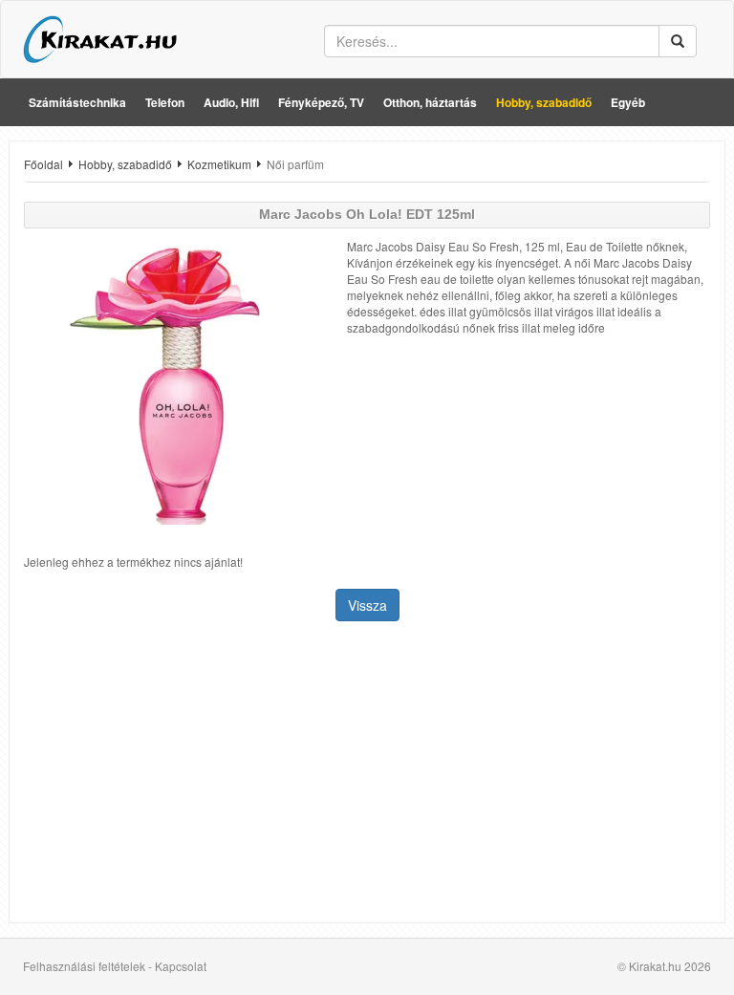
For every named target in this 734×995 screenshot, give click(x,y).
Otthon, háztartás (430, 102)
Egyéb (628, 102)
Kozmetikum (219, 164)
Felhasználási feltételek (84, 966)
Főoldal (43, 164)
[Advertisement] (367, 774)
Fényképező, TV (321, 102)
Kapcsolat (180, 966)
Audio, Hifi (231, 102)
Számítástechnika (77, 102)
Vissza (367, 605)
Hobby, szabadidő (544, 102)
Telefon (164, 102)
